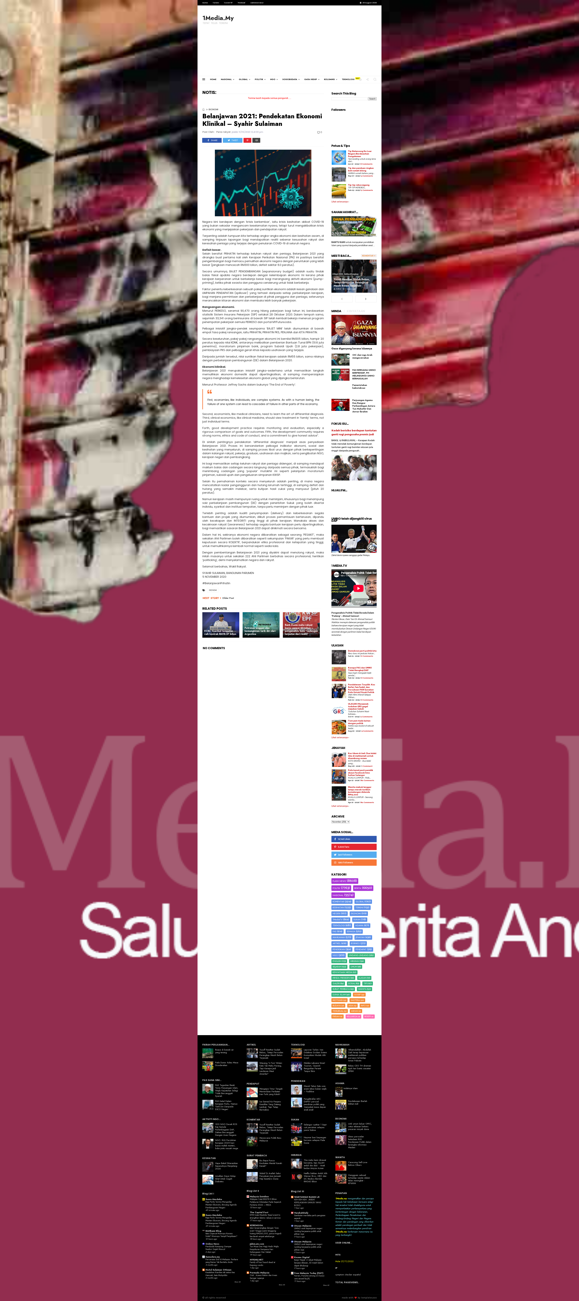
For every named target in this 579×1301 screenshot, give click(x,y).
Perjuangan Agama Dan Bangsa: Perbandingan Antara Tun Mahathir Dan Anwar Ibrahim (363, 405)
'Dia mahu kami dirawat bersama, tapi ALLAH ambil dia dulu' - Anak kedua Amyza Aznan (315, 1164)
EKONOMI (213, 109)
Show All (237, 1282)
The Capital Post (259, 1212)
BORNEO (355, 943)
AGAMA (359, 925)
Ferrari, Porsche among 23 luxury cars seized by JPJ (309, 1277)
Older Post (228, 598)
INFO (363, 1005)
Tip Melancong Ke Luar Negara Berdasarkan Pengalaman (360, 154)
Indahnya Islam (351, 1088)
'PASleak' (241, 3)
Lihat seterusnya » (340, 202)
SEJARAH (337, 966)
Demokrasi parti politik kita (362, 651)
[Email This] (256, 140)
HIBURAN (354, 961)
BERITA (357, 888)
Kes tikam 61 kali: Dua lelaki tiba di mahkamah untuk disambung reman (362, 756)
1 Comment (367, 766)
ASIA (350, 1005)
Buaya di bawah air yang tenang (224, 1051)
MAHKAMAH (339, 937)
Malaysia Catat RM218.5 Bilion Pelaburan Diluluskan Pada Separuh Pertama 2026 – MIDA (265, 1202)
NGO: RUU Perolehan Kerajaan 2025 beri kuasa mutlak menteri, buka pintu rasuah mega (226, 1144)
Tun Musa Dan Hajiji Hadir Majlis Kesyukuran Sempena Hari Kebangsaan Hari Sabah (264, 1249)
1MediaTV (337, 919)
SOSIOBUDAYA (289, 79)
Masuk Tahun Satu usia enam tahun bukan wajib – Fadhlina (315, 1088)
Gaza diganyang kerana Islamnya (351, 348)
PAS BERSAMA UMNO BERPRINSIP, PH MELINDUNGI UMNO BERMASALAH (364, 374)
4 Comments (367, 176)
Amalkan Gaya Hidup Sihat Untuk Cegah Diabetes (225, 1178)
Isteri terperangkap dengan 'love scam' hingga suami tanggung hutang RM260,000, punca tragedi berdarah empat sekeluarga (265, 1232)
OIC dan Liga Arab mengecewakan (362, 356)
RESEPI (367, 1016)
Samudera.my (213, 1256)
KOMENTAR (338, 901)
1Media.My (218, 18)
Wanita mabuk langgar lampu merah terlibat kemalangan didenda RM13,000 (359, 791)
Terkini (216, 3)
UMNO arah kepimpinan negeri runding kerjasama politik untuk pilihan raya (308, 1231)
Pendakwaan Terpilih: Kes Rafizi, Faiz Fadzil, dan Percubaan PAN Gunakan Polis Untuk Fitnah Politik (361, 688)
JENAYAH (360, 937)
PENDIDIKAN (339, 949)
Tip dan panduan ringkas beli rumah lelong (361, 170)
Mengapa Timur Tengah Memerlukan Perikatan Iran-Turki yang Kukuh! (271, 1091)
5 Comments (367, 190)
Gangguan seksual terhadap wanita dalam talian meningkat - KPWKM (359, 1179)
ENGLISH (337, 961)
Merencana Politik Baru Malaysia (270, 1139)
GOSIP (357, 994)
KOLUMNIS (329, 79)
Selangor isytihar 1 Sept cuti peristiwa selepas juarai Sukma (315, 1127)
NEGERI (336, 913)
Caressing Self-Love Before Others (357, 1164)
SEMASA (351, 931)
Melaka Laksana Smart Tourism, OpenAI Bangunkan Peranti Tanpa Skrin (314, 1067)
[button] (360, 79)
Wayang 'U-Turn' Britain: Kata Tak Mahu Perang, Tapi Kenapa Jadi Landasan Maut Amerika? (271, 1068)
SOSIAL (351, 983)
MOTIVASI (338, 1000)
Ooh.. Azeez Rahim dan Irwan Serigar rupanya (263, 1277)
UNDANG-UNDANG (359, 955)
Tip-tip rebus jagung (358, 185)
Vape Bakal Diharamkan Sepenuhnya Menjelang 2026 (226, 1166)
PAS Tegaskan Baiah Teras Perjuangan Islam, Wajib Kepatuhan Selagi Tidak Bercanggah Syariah (226, 1091)
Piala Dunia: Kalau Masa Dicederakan (226, 1064)
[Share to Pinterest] (247, 140)
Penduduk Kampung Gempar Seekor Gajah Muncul (218, 1248)
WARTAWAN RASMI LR (307, 1197)
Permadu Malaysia (259, 1272)
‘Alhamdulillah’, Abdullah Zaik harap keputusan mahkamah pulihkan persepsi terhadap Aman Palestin (359, 1055)
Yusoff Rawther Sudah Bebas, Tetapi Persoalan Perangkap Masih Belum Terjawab (352, 282)
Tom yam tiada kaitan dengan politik (359, 722)
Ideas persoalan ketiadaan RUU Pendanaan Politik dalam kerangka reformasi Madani (359, 1142)
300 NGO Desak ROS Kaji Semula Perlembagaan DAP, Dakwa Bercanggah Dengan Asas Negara (226, 1130)
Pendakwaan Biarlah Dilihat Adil (357, 1102)
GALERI (336, 983)
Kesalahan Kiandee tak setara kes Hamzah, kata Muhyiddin (220, 1274)
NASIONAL (226, 79)
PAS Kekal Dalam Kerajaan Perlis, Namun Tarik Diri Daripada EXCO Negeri (226, 1105)
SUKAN (356, 919)
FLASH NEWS (339, 881)
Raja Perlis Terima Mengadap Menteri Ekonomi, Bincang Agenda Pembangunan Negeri (221, 1204)
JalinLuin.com (257, 1244)
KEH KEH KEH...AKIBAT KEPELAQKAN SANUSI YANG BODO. (307, 1202)
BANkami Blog (213, 1231)
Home (205, 3)
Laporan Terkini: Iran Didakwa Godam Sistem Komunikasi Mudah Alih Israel (315, 1054)
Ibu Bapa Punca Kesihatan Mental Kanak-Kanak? (270, 1163)
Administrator (257, 3)
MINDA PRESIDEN (341, 978)
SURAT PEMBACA (341, 989)
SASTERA (355, 1000)
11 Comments (367, 656)
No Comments (367, 780)
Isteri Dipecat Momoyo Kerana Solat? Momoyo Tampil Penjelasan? (221, 1235)
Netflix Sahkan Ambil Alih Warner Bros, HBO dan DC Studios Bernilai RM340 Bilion (315, 1177)
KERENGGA (256, 1225)
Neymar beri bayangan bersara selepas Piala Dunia (315, 1140)
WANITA (362, 989)
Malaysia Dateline (259, 1196)
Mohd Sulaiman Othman (218, 1269)
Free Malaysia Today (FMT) (308, 1273)
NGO (272, 79)
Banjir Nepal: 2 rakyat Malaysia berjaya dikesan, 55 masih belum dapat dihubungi (308, 1262)
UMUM (354, 966)
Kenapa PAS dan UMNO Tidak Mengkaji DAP (360, 669)
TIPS (366, 983)
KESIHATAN (338, 907)
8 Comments (366, 164)
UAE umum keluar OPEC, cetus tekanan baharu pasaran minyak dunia (360, 1126)
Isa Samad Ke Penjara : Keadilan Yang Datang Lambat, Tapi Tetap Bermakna (270, 1105)
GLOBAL (243, 79)
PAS (334, 931)
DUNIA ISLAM (339, 994)
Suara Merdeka (214, 1199)
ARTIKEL (336, 943)
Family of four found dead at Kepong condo (262, 1264)
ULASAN (362, 978)
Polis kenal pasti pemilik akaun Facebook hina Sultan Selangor (360, 773)
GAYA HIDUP (310, 79)
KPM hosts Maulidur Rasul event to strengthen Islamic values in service (265, 1216)
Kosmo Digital (301, 1257)
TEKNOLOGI (348, 79)
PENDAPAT (361, 949)
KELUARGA (352, 1016)
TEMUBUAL (338, 1011)
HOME (213, 79)
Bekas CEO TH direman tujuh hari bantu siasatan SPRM (359, 1068)
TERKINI (359, 907)
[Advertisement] (289, 53)
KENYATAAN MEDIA (342, 972)
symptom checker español (348, 1274)
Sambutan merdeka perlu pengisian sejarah (309, 1217)
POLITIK (259, 79)
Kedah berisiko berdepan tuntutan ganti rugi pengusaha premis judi (354, 432)
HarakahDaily (301, 1212)
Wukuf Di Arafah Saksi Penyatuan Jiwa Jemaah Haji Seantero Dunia (270, 1176)
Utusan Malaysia (302, 1225)
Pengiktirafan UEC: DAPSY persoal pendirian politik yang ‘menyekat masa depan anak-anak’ (315, 1104)
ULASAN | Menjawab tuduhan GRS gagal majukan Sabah (358, 706)
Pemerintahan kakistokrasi (359, 386)
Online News (212, 1244)
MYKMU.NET (256, 1259)
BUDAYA (337, 1005)
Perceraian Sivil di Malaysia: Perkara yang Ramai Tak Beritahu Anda (222, 1261)
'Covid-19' (228, 3)
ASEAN (354, 1011)
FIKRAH (336, 1016)
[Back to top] (571, 1293)
